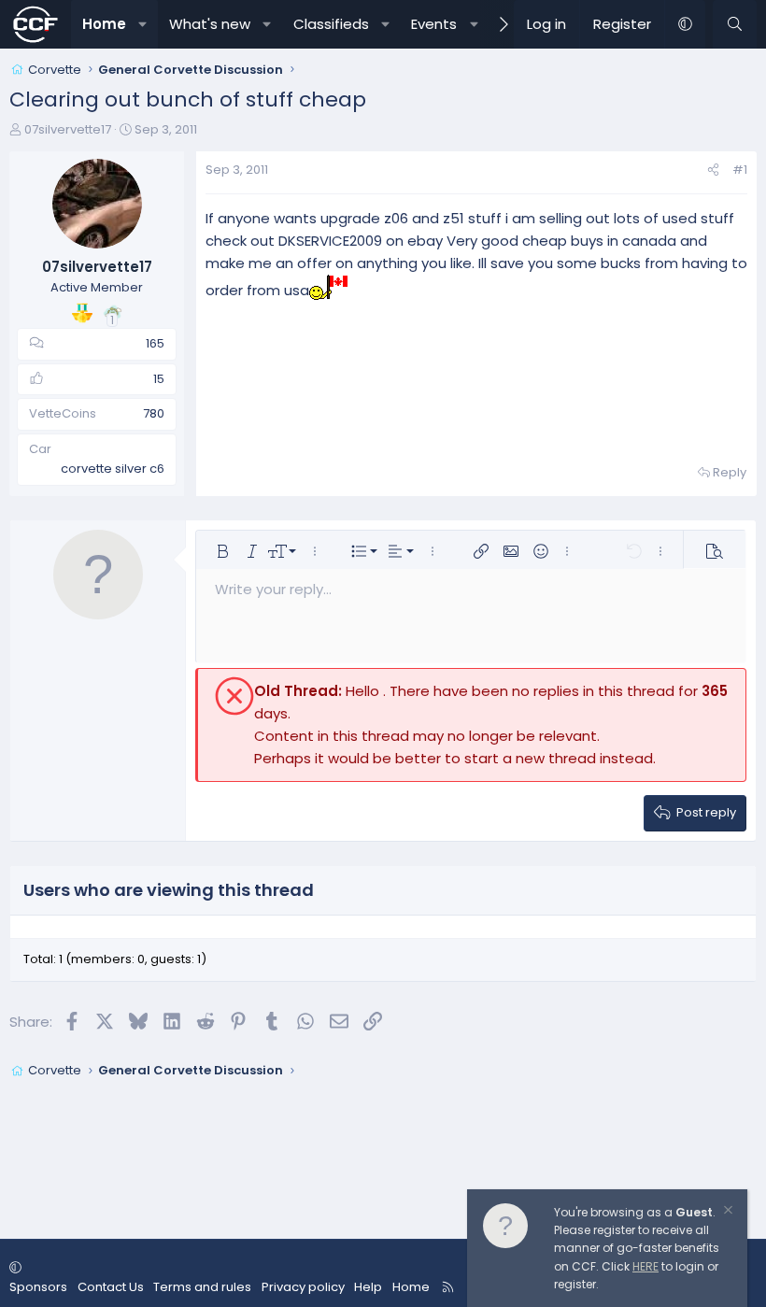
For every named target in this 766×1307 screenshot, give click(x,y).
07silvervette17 (67, 129)
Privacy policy (303, 1287)
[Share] (713, 170)
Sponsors (38, 1287)
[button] (142, 24)
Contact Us (111, 1287)
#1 (739, 169)
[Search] (735, 24)
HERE (645, 1266)
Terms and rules (202, 1287)
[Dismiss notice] (726, 1212)
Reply (729, 472)
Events (434, 24)
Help (368, 1287)
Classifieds (331, 24)
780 (153, 413)
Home (104, 24)
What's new (209, 24)
